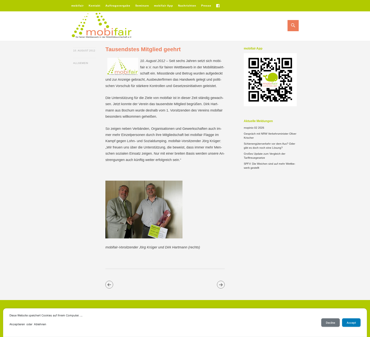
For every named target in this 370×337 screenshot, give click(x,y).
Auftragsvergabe (117, 5)
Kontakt (94, 5)
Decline (330, 322)
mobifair (77, 5)
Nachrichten (187, 5)
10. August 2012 (84, 50)
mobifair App (163, 5)
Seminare (142, 5)
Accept (351, 322)
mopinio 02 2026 (254, 127)
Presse (206, 5)
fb (217, 5)
